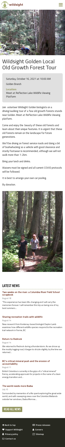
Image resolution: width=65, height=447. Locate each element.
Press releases (42, 425)
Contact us (10, 438)
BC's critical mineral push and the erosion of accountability (26, 362)
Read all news (12, 409)
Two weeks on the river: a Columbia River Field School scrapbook (31, 293)
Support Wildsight (13, 429)
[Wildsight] (12, 5)
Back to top (10, 425)
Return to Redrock (12, 339)
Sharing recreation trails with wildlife (22, 317)
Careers (38, 429)
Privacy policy (11, 434)
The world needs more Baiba (17, 386)
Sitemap (39, 434)
